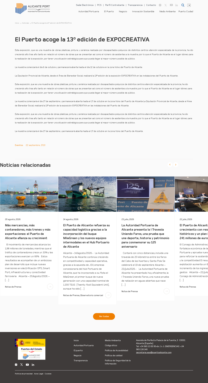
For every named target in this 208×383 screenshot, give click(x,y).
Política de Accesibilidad (116, 350)
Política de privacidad (24, 374)
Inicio (17, 23)
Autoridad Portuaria (88, 11)
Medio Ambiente (167, 11)
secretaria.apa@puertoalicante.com (153, 352)
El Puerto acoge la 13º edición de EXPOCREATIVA (52, 23)
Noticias (25, 23)
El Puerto (109, 11)
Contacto (151, 5)
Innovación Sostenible (143, 11)
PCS (99, 5)
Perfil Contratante (114, 5)
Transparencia (135, 5)
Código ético (111, 345)
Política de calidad (113, 355)
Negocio (123, 11)
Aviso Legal (38, 374)
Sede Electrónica (84, 5)
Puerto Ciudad (185, 11)
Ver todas (104, 316)
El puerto (78, 350)
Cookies (48, 374)
